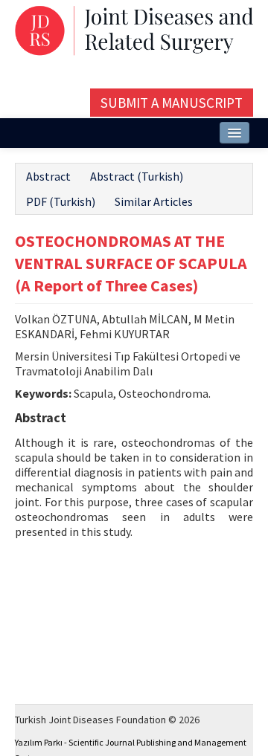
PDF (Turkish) (60, 201)
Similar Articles (154, 201)
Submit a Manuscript (171, 103)
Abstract (48, 176)
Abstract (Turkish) (136, 176)
